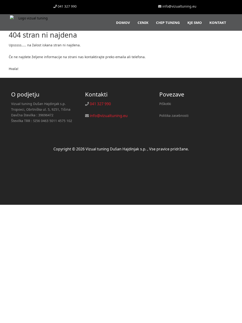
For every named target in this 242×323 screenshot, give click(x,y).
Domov (123, 22)
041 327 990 (67, 6)
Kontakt (217, 22)
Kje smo (194, 22)
